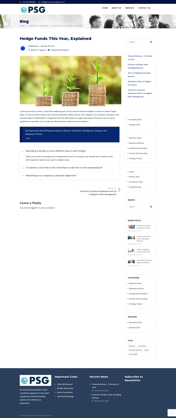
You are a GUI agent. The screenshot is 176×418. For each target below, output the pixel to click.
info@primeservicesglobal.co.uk (53, 2)
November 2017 (135, 120)
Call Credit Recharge (65, 396)
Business (132, 346)
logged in (34, 208)
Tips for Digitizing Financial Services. (139, 74)
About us (116, 8)
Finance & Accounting (138, 153)
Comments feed (136, 182)
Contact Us (144, 8)
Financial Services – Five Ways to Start (140, 57)
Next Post (98, 192)
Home (105, 8)
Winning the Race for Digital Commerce (139, 83)
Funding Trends (135, 158)
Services (129, 8)
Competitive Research (38, 26)
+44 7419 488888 (29, 2)
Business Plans (135, 138)
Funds (146, 350)
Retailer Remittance (65, 388)
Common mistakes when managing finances (138, 66)
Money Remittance (65, 392)
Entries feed (134, 177)
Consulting (142, 346)
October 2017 (134, 125)
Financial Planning (135, 350)
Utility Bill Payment (65, 384)
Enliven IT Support (38, 50)
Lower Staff (133, 354)
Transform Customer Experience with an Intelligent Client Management (140, 93)
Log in (131, 172)
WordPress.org (135, 187)
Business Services (136, 143)
